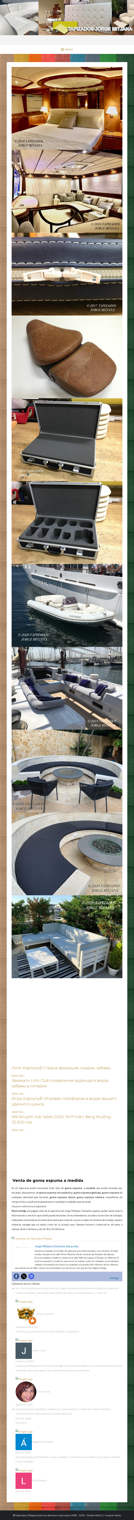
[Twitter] (24, 1276)
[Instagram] (31, 1276)
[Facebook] (16, 1276)
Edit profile (71, 1246)
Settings (114, 1277)
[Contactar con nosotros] (32, 1238)
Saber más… (18, 1075)
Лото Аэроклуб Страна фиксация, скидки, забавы (61, 1068)
